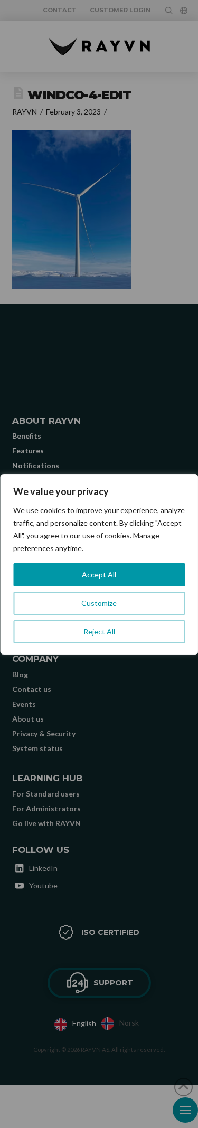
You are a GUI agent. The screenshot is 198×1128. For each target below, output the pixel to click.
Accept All (99, 574)
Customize (99, 603)
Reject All (99, 631)
